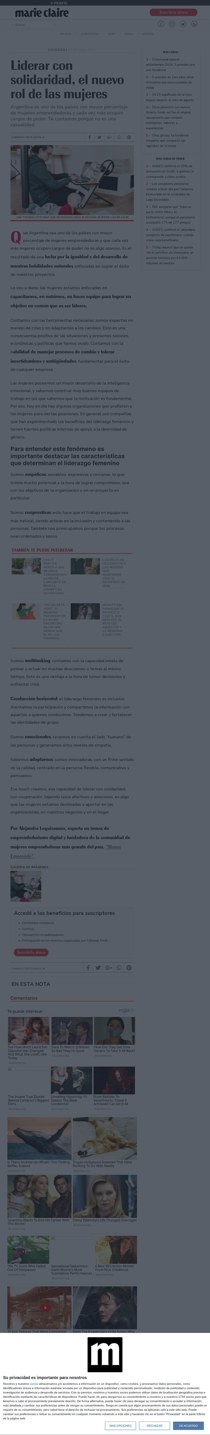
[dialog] (105, 1384)
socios (34, 1383)
